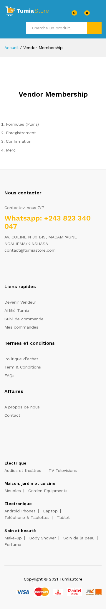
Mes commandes (21, 327)
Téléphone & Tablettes (26, 517)
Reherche (94, 28)
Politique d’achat (21, 358)
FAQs (9, 375)
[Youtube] (33, 268)
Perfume (12, 544)
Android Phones (20, 511)
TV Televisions (63, 470)
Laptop (50, 511)
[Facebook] (6, 268)
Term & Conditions (22, 367)
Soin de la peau (79, 538)
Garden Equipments (47, 490)
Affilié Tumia (16, 310)
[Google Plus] (24, 268)
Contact (12, 415)
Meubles (12, 490)
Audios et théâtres (22, 470)
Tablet (63, 517)
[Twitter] (15, 268)
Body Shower (42, 538)
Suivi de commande (24, 319)
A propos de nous (22, 407)
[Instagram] (42, 268)
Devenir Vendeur (20, 302)
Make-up (13, 538)
